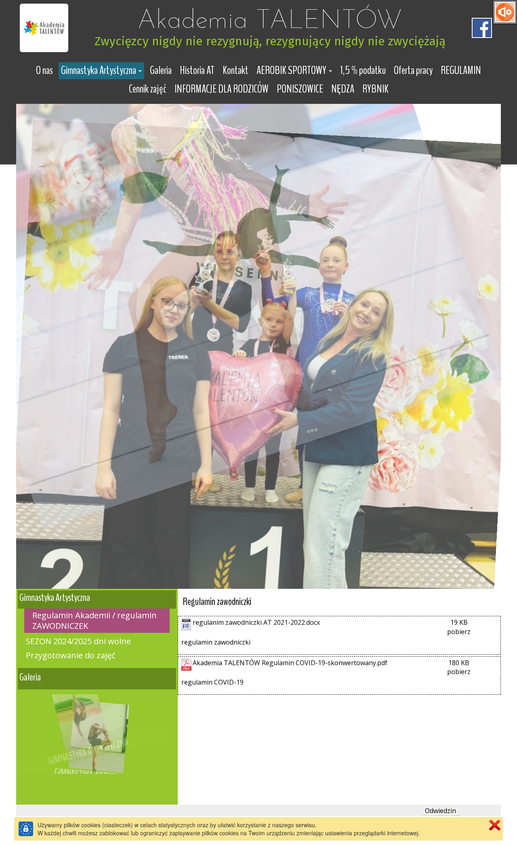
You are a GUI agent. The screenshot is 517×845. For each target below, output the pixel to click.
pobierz (459, 631)
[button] (101, 70)
